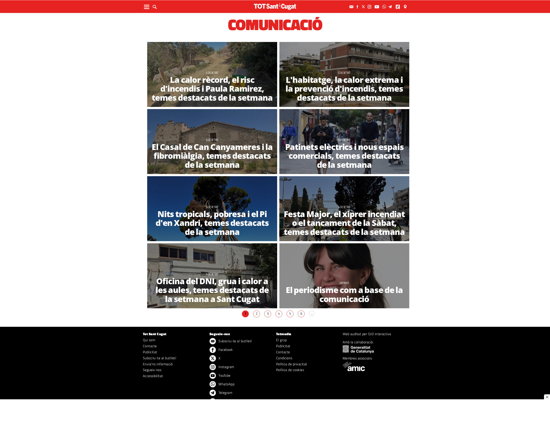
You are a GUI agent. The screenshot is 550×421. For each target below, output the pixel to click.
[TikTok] (398, 7)
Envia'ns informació (158, 364)
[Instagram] (370, 7)
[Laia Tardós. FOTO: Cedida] (344, 275)
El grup (281, 339)
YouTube (224, 375)
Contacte (150, 346)
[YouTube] (377, 7)
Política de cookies (290, 369)
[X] (364, 7)
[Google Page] (405, 7)
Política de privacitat (291, 364)
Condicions (284, 358)
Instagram (226, 366)
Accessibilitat (153, 375)
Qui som (149, 339)
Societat (212, 72)
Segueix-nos (152, 369)
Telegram (225, 392)
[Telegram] (390, 7)
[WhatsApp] (384, 7)
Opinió (344, 283)
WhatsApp (226, 384)
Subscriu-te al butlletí (159, 358)
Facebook (225, 349)
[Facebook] (358, 7)
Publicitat (150, 352)
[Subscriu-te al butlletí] (351, 7)
